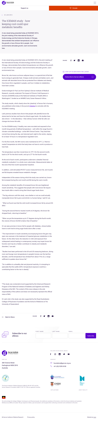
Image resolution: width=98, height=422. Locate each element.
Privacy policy (31, 417)
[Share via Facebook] (40, 316)
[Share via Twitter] (44, 316)
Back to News (10, 317)
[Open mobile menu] (95, 3)
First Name (40, 331)
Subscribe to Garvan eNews (74, 77)
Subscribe (90, 336)
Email (71, 331)
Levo (95, 417)
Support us (24, 8)
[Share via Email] (53, 316)
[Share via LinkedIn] (48, 316)
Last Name (56, 331)
